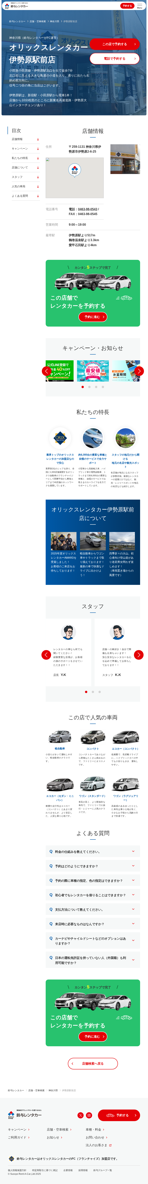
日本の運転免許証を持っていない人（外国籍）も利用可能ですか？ (88, 959)
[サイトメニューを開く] (139, 6)
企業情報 (68, 1170)
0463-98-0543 (87, 209)
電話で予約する (114, 58)
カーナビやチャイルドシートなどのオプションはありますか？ (88, 940)
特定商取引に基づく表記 (45, 1170)
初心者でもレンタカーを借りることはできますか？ (88, 895)
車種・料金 (93, 1129)
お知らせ (53, 1137)
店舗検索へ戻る (93, 1063)
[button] (83, 387)
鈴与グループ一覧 (102, 1170)
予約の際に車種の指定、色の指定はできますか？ (86, 880)
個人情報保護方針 (17, 1170)
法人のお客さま (96, 1145)
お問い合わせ (95, 1137)
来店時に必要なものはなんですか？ (77, 923)
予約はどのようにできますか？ (74, 866)
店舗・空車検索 (57, 1129)
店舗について (20, 167)
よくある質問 (20, 195)
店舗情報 (17, 139)
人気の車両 (18, 186)
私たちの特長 (20, 158)
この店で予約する (114, 44)
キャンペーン (20, 148)
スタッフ (17, 176)
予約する (127, 5)
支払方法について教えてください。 (77, 909)
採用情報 (83, 1170)
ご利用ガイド (17, 1137)
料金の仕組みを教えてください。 (75, 851)
